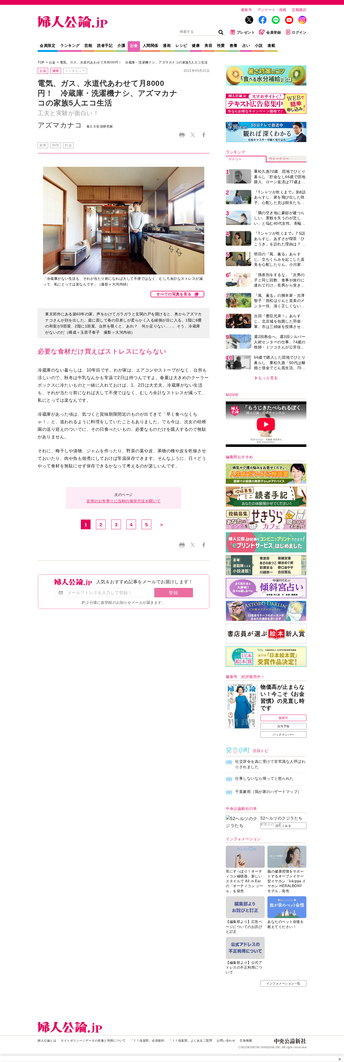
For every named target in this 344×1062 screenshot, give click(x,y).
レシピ (181, 45)
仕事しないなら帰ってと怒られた (264, 778)
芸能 (88, 45)
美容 (208, 45)
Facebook (203, 135)
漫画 (167, 45)
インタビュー (75, 71)
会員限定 (47, 45)
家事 (43, 145)
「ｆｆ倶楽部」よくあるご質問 (190, 1040)
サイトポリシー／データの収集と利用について (93, 1040)
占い (246, 45)
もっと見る (268, 378)
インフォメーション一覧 (283, 983)
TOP (41, 62)
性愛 (221, 45)
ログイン (299, 32)
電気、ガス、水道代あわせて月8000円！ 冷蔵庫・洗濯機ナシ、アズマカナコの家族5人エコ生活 (134, 62)
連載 (271, 45)
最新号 (246, 10)
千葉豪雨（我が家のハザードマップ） (268, 791)
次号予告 (283, 726)
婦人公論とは (47, 1040)
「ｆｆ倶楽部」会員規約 (147, 1040)
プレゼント (246, 32)
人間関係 (150, 45)
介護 (121, 45)
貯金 (68, 145)
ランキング (70, 45)
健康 (196, 45)
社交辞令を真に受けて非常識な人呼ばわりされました (270, 764)
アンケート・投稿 (271, 10)
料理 (55, 145)
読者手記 (105, 45)
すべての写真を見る (174, 294)
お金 (134, 45)
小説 (259, 45)
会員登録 (273, 32)
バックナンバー (283, 734)
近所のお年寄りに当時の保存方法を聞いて (124, 501)
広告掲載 (246, 1040)
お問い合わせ (226, 1040)
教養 (234, 45)
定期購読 (299, 10)
